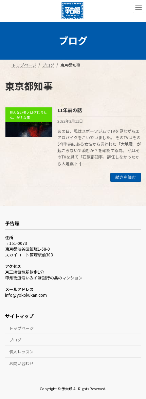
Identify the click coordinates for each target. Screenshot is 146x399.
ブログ (15, 339)
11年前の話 (69, 110)
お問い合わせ (21, 363)
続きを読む (125, 177)
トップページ (21, 328)
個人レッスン (21, 351)
